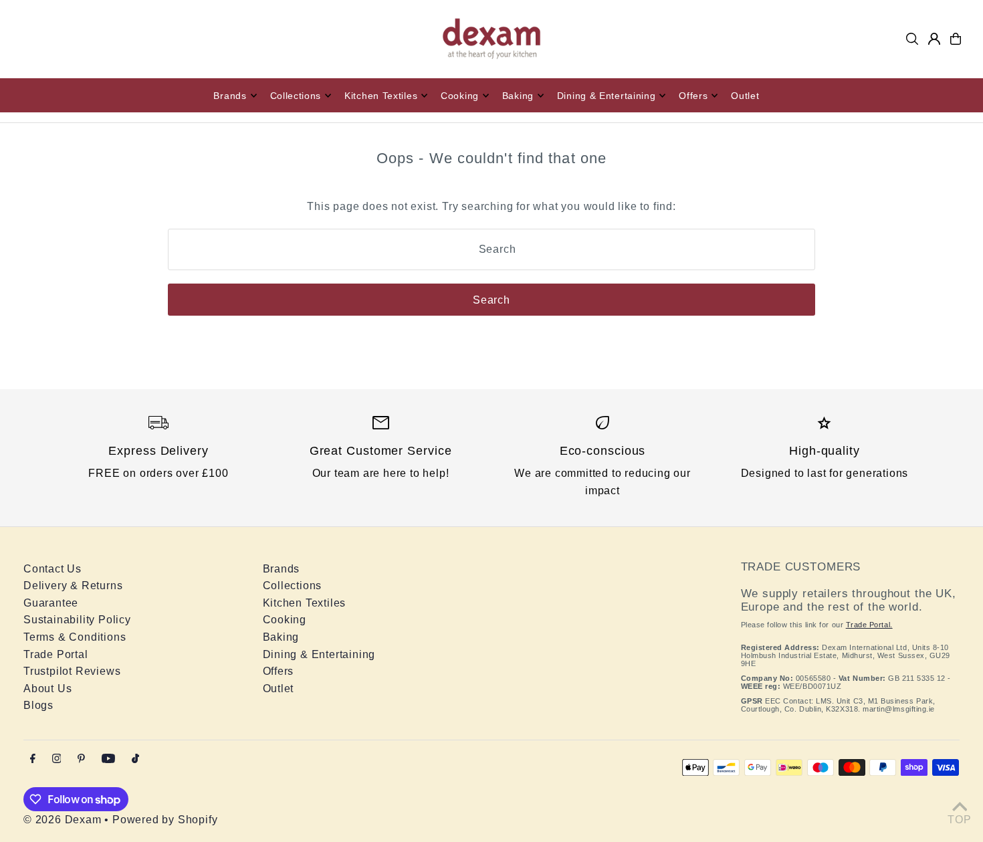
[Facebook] (32, 759)
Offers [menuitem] (693, 95)
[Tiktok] (135, 759)
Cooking (285, 619)
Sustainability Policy (77, 619)
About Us (47, 688)
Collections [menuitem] (296, 95)
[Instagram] (57, 759)
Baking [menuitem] (518, 95)
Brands (281, 568)
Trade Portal (55, 654)
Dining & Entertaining (319, 654)
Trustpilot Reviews (71, 671)
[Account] (934, 39)
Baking (281, 637)
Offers (278, 671)
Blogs (38, 705)
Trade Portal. (869, 625)
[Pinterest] (81, 759)
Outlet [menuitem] (745, 95)
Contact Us (52, 568)
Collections (292, 585)
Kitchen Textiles (304, 603)
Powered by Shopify (164, 819)
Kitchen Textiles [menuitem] (380, 95)
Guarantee (50, 603)
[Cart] (955, 39)
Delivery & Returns (72, 585)
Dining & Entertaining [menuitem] (606, 95)
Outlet (278, 688)
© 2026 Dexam (62, 819)
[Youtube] (108, 759)
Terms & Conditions (74, 637)
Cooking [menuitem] (460, 95)
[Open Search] (912, 39)
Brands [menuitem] (229, 95)
